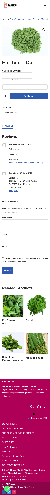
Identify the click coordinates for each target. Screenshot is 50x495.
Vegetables (13, 112)
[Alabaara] (10, 5)
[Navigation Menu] (45, 5)
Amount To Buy (11, 71)
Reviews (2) (7, 126)
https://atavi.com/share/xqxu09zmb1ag (26, 163)
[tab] (7, 126)
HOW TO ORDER (10, 437)
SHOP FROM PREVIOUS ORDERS (18, 433)
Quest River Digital (26, 487)
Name (5, 234)
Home (4, 19)
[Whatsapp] (7, 489)
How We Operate (9, 447)
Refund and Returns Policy (13, 456)
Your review (8, 218)
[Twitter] (9, 492)
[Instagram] (14, 492)
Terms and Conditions (11, 460)
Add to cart (29, 96)
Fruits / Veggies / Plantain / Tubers (24, 19)
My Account (7, 451)
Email (5, 246)
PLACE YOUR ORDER (12, 428)
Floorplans (13, 190)
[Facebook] (4, 492)
